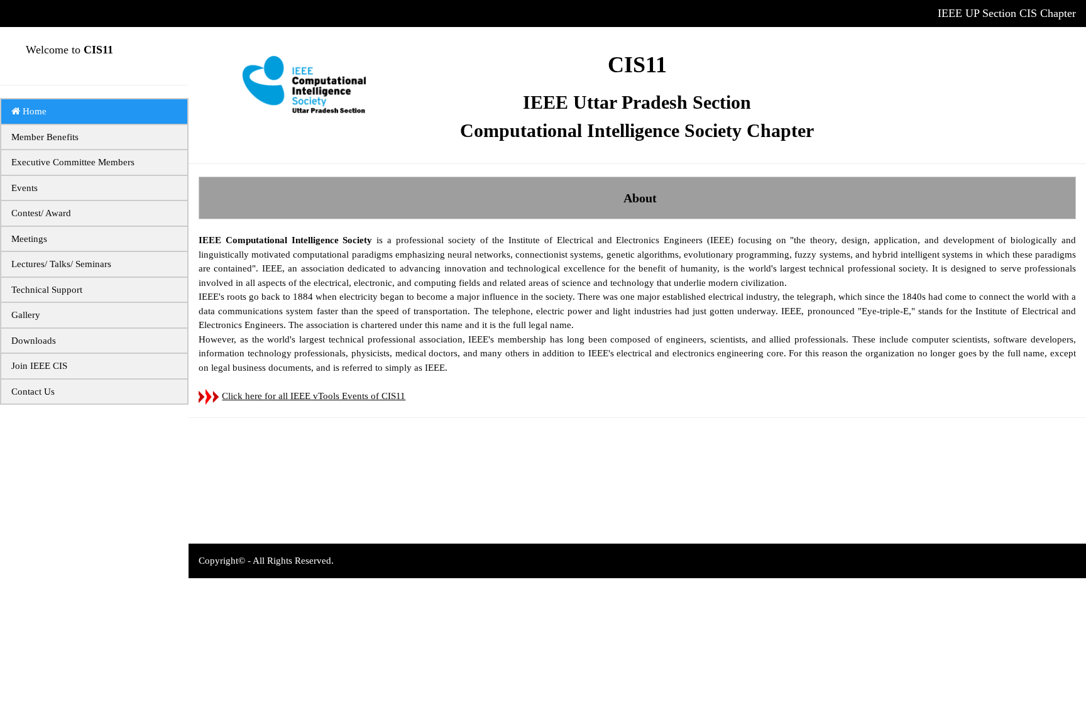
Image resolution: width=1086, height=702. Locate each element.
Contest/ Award (41, 213)
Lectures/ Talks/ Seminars (61, 264)
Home (33, 111)
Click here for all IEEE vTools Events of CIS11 (313, 396)
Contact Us (33, 392)
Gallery (25, 315)
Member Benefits (45, 137)
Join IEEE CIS (39, 366)
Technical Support (46, 290)
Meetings (29, 239)
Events (24, 188)
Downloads (33, 341)
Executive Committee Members (72, 162)
